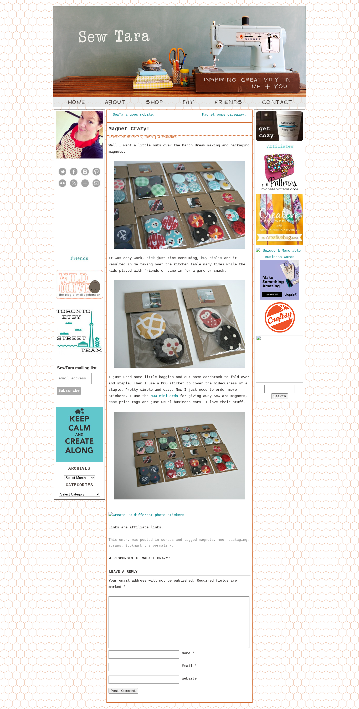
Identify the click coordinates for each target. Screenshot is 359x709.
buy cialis (211, 258)
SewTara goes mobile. (132, 114)
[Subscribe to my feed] (73, 187)
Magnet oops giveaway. (226, 114)
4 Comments (167, 137)
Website (189, 678)
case (113, 402)
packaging (237, 540)
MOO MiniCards (164, 396)
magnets (206, 540)
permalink (162, 546)
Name (188, 653)
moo (221, 540)
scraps (167, 540)
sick (150, 258)
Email (189, 666)
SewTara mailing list (76, 368)
